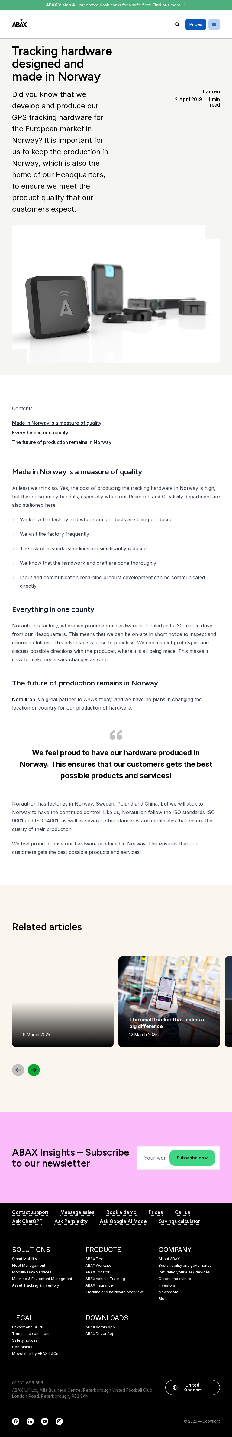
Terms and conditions (31, 1334)
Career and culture (175, 1279)
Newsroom (168, 1292)
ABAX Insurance (99, 1285)
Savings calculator (179, 1221)
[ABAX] (19, 23)
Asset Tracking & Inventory (35, 1285)
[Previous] (18, 1070)
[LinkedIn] (30, 1421)
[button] (212, 1387)
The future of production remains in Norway (61, 442)
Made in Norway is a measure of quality (57, 423)
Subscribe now (192, 1157)
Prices (156, 1212)
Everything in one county (40, 433)
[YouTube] (44, 1421)
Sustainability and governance (185, 1265)
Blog (163, 1299)
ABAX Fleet (95, 1259)
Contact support (30, 1212)
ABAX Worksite (98, 1265)
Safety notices (25, 1340)
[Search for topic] (177, 24)
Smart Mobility (24, 1259)
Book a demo (121, 1212)
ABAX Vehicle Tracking (105, 1279)
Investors (167, 1285)
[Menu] (214, 24)
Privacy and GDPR (28, 1327)
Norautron (23, 699)
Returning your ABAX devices (184, 1272)
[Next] (34, 1070)
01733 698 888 (27, 1382)
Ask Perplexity (70, 1221)
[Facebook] (15, 1421)
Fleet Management (28, 1265)
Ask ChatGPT (27, 1221)
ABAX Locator (97, 1272)
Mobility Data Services (32, 1272)
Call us (182, 1212)
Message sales (77, 1212)
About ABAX (169, 1259)
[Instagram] (59, 1421)
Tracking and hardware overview (114, 1292)
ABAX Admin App (100, 1327)
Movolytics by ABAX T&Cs (35, 1354)
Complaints (22, 1347)
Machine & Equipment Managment (42, 1279)
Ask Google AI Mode (123, 1221)
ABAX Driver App (99, 1334)
